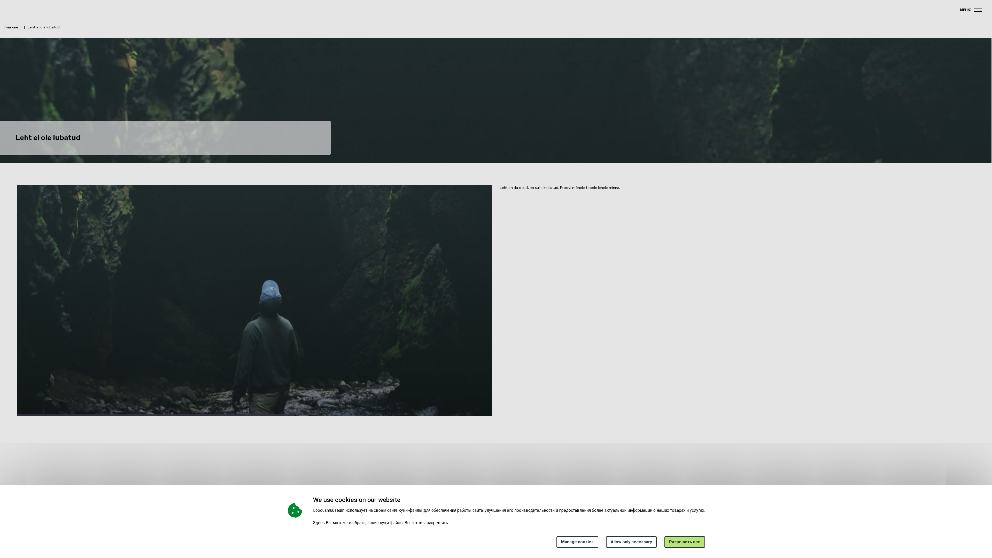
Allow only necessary (631, 541)
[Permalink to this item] (402, 499)
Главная (11, 27)
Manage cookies (577, 541)
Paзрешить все (684, 541)
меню (965, 10)
